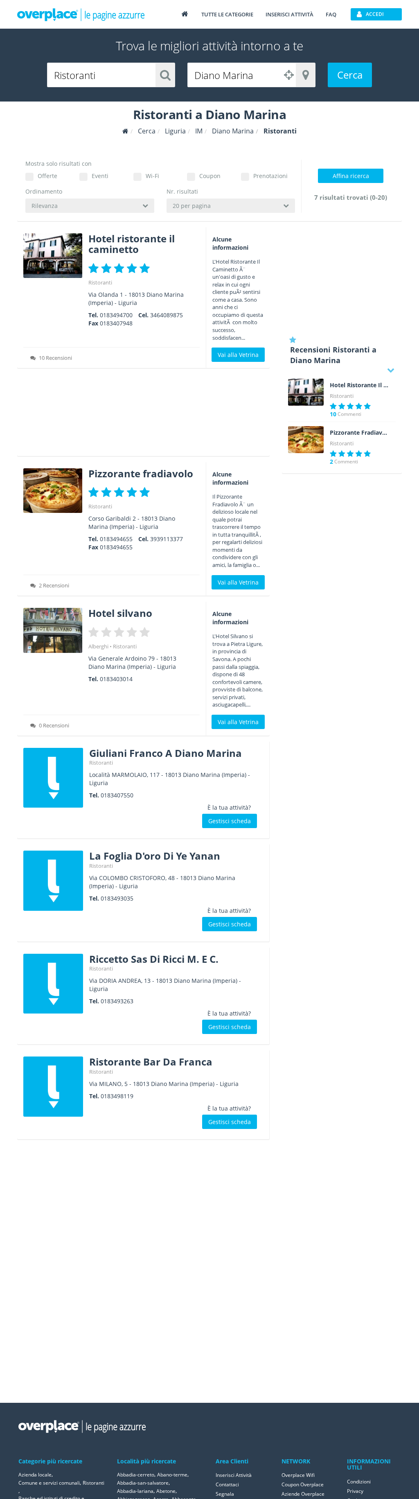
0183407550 (117, 795)
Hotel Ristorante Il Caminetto (360, 385)
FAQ (331, 14)
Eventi (100, 176)
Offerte (47, 176)
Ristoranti (100, 282)
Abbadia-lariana (135, 1491)
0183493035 (117, 898)
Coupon (210, 176)
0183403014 (116, 679)
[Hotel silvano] (52, 630)
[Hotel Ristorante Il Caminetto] (306, 392)
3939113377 (166, 539)
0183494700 (116, 315)
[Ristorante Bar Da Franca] (53, 1086)
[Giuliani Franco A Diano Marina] (53, 778)
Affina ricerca (351, 176)
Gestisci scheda (229, 821)
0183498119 (117, 1096)
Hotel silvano (120, 613)
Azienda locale (35, 1474)
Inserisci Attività (234, 1475)
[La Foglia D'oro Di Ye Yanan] (53, 880)
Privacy (355, 1491)
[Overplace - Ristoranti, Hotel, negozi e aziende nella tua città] (81, 14)
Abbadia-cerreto (135, 1474)
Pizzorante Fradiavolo (360, 432)
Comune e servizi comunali (49, 1482)
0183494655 (116, 539)
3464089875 (166, 315)
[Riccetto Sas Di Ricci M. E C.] (53, 984)
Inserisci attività (289, 14)
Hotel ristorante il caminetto (131, 244)
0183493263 (117, 1001)
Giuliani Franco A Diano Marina (165, 753)
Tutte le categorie (227, 14)
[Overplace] (125, 131)
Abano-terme (172, 1474)
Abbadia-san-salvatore (143, 1482)
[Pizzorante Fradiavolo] (306, 439)
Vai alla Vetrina (238, 355)
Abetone (166, 1491)
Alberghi (98, 646)
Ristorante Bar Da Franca (150, 1061)
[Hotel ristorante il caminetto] (52, 255)
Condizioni (359, 1481)
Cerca (350, 74)
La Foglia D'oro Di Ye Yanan (154, 855)
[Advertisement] (143, 415)
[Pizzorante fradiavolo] (52, 490)
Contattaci (227, 1484)
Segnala (225, 1493)
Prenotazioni (270, 176)
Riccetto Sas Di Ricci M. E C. (154, 959)
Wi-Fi (152, 176)
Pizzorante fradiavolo (140, 473)
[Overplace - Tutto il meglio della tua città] (184, 13)
